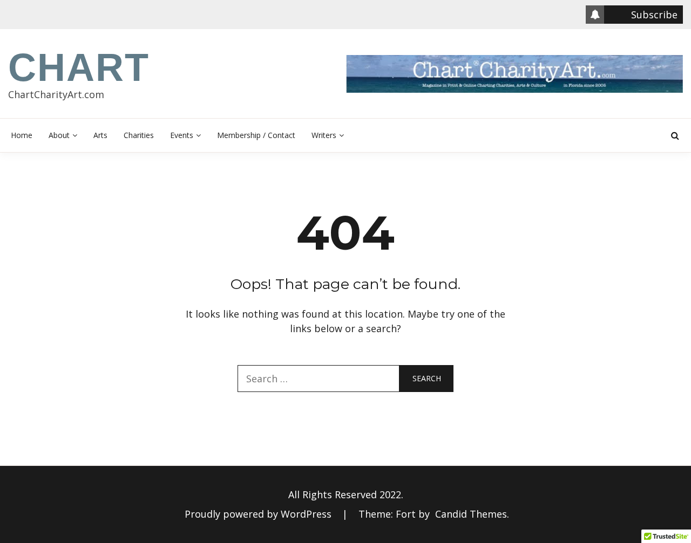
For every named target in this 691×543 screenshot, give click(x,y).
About (59, 135)
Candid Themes (471, 513)
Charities (139, 135)
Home (21, 135)
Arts (100, 135)
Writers (323, 135)
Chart (79, 67)
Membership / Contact (256, 135)
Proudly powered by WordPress (259, 513)
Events (181, 135)
